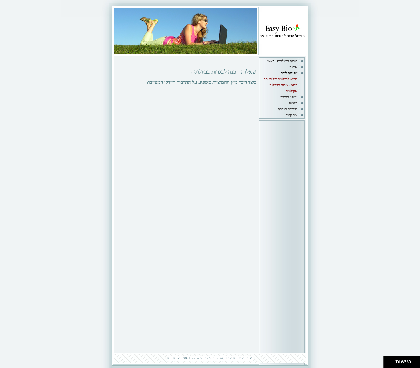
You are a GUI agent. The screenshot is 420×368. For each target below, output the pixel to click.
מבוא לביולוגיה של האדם (280, 79)
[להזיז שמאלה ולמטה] (388, 363)
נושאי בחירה (288, 97)
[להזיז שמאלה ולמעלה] (388, 360)
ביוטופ (293, 103)
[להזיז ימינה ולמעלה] (391, 360)
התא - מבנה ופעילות (283, 85)
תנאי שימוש (175, 358)
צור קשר (291, 115)
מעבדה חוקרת (287, 109)
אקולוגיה (291, 91)
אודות (293, 67)
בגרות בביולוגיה (287, 61)
